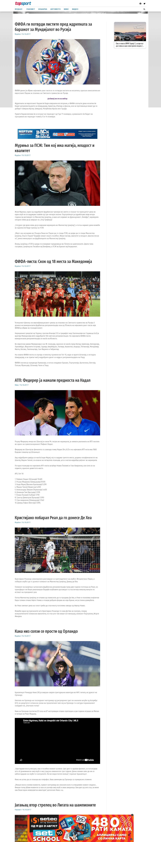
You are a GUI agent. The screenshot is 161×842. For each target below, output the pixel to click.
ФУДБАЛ (18, 9)
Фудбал (18, 34)
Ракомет (18, 810)
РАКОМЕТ (31, 9)
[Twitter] (144, 3)
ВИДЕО (75, 9)
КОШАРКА (42, 9)
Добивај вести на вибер (57, 99)
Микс (17, 385)
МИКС (66, 9)
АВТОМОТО (55, 9)
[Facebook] (140, 3)
